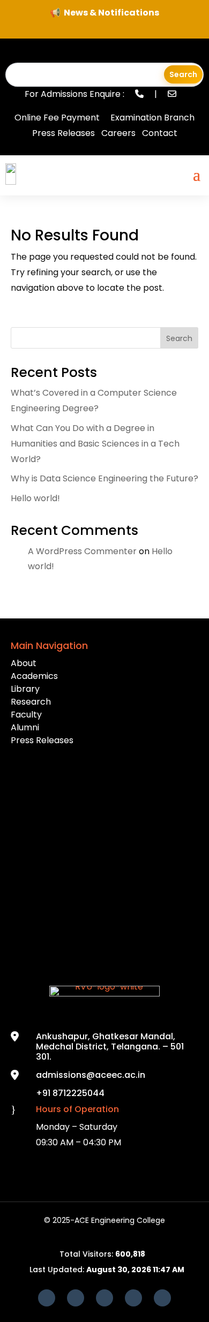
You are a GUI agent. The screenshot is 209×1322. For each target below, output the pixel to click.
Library (25, 689)
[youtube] (75, 1297)
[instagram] (162, 1297)
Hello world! (35, 498)
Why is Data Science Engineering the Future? (104, 478)
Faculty (26, 714)
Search (179, 338)
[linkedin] (104, 1297)
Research (31, 702)
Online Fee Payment (57, 117)
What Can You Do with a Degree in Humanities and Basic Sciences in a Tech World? (95, 443)
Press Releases (63, 133)
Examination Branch (152, 117)
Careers (118, 133)
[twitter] (133, 1297)
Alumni (25, 727)
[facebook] (46, 1297)
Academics (34, 676)
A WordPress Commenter (82, 551)
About (23, 663)
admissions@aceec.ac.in (90, 1075)
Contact (159, 133)
